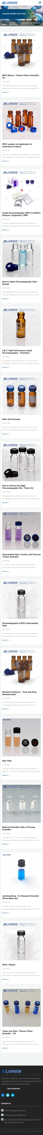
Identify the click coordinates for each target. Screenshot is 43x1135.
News (15, 23)
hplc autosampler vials (25, 23)
